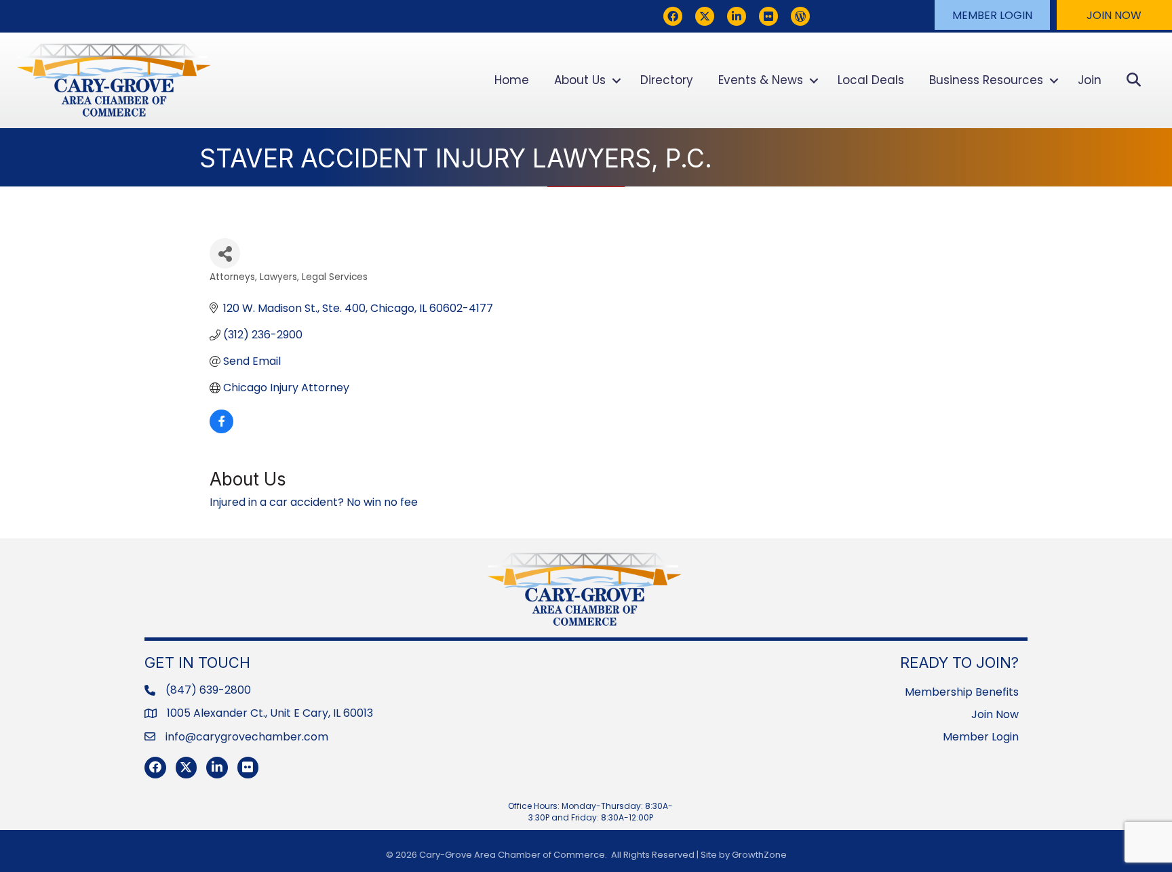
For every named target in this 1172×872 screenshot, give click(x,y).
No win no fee (382, 502)
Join (1089, 80)
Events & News (760, 80)
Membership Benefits (962, 692)
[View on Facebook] (221, 429)
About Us (580, 80)
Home (511, 80)
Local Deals (871, 80)
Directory (666, 80)
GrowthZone (759, 854)
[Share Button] (225, 253)
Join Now (995, 714)
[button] (992, 15)
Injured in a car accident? (277, 502)
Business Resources (986, 80)
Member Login (981, 737)
